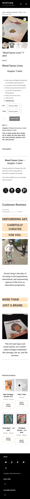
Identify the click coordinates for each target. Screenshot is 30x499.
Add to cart (14, 118)
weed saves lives (9, 139)
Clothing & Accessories (11, 12)
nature (19, 135)
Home (3, 12)
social (7, 137)
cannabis (22, 133)
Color (4, 111)
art (6, 133)
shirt (3, 137)
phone (23, 135)
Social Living (7, 3)
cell (3, 135)
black (18, 133)
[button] (24, 19)
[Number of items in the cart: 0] (26, 4)
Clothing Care (9, 100)
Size (3, 105)
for (5, 135)
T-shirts (20, 12)
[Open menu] (20, 4)
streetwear (18, 137)
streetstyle (12, 137)
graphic (9, 135)
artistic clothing (12, 133)
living (15, 135)
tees (3, 139)
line (13, 135)
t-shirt (23, 137)
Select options (8, 405)
